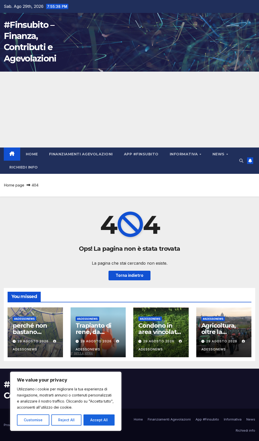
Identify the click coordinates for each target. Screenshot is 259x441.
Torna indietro (129, 275)
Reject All (66, 420)
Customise (33, 420)
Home (32, 154)
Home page (14, 185)
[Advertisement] (129, 109)
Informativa (184, 154)
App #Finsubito (141, 154)
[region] (65, 401)
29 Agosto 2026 (33, 341)
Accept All (99, 420)
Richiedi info (23, 167)
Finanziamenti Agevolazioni (81, 154)
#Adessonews (24, 318)
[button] (241, 160)
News (219, 154)
